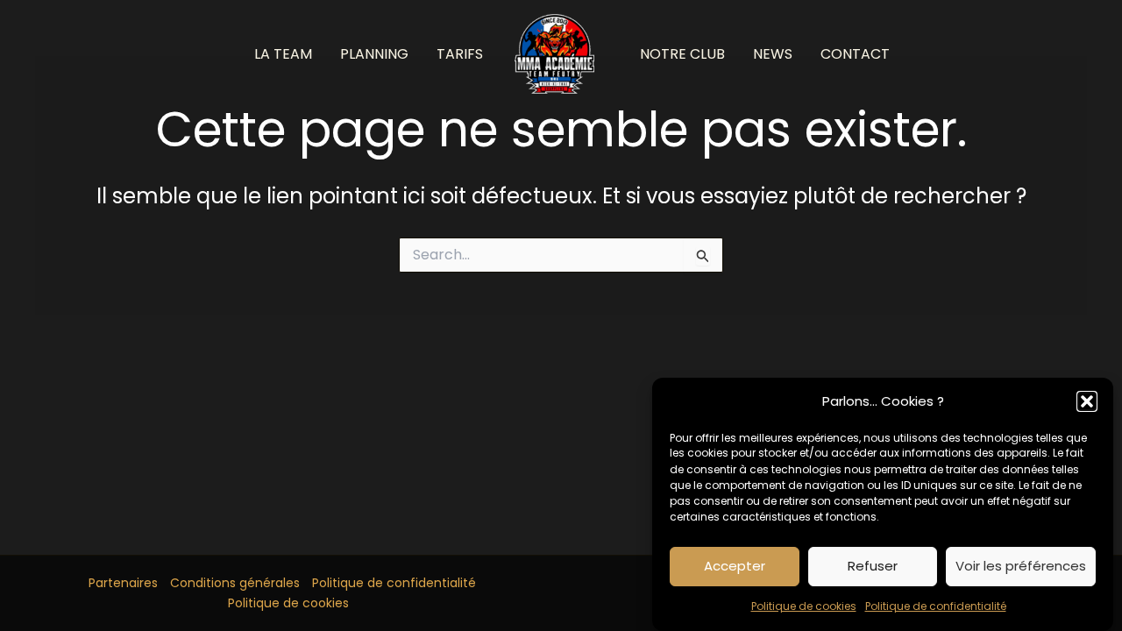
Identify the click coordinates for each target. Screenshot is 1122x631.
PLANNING (374, 54)
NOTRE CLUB (682, 54)
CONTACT (855, 54)
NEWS (772, 54)
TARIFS (460, 54)
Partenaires (123, 583)
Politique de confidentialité (935, 606)
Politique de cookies (803, 606)
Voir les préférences (1020, 566)
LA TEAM (283, 54)
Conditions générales (235, 583)
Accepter (734, 566)
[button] (1087, 401)
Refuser (873, 566)
